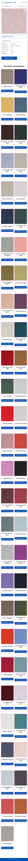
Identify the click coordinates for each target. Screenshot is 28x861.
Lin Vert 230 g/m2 (7, 396)
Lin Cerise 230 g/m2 (7, 674)
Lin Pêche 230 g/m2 (7, 816)
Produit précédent (7, 6)
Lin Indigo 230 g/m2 (7, 226)
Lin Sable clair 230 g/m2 (20, 170)
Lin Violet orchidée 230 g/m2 (21, 562)
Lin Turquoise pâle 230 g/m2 (7, 562)
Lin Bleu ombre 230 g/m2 (7, 170)
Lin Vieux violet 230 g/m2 (7, 505)
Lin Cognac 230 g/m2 (20, 816)
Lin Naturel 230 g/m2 (7, 199)
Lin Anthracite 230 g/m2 (20, 788)
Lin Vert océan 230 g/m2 (7, 534)
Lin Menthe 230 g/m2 (20, 396)
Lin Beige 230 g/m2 (7, 339)
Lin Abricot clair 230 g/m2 (7, 311)
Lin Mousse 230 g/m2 (20, 283)
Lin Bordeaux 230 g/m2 (7, 703)
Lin (11, 53)
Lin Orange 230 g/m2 (7, 646)
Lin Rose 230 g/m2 (7, 478)
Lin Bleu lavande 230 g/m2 (20, 646)
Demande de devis (9, 58)
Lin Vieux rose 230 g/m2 (20, 254)
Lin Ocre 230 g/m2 (7, 115)
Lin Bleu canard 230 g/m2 (21, 674)
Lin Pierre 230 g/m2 (7, 618)
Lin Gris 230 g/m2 (7, 843)
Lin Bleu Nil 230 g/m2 (20, 534)
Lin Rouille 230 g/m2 (20, 451)
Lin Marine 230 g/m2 (20, 590)
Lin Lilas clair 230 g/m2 (20, 703)
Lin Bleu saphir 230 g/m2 (20, 86)
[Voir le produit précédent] (2, 6)
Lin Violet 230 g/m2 (7, 590)
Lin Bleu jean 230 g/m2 (7, 759)
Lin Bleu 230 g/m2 (20, 115)
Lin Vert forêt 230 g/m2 (20, 618)
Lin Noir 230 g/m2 (20, 478)
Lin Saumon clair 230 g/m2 (20, 759)
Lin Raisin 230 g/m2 (21, 311)
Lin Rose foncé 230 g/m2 (21, 505)
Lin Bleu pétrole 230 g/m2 (21, 339)
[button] (25, 10)
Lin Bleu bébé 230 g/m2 (7, 788)
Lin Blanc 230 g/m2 (7, 731)
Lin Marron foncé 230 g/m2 (7, 142)
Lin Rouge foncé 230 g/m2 (7, 368)
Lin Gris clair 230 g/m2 (20, 423)
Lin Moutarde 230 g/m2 (20, 368)
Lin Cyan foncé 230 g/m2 (21, 731)
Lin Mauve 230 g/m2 (7, 451)
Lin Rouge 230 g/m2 (7, 423)
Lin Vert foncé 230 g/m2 (20, 142)
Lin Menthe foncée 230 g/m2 (7, 254)
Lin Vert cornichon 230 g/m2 (7, 283)
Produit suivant (21, 6)
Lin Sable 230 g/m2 (7, 86)
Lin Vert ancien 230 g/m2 (21, 226)
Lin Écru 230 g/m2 (20, 199)
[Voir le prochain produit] (26, 6)
